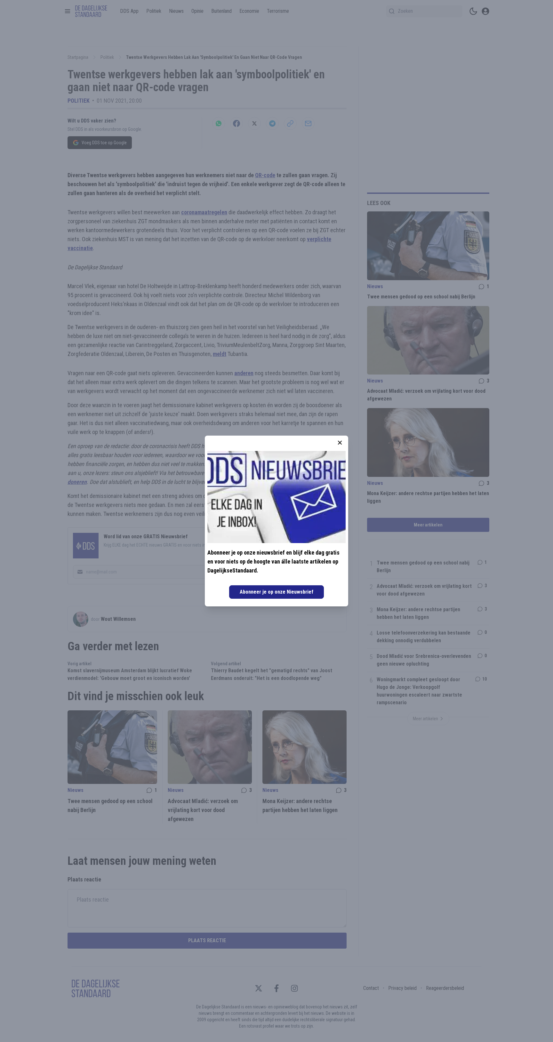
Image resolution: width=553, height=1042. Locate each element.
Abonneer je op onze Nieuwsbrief (276, 592)
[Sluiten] (340, 442)
